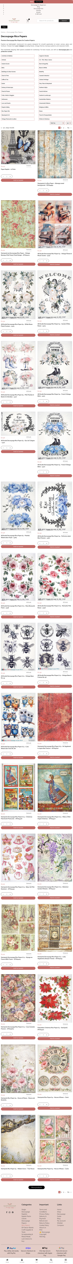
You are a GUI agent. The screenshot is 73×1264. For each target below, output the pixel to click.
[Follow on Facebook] (6, 1212)
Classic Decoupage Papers (26, 1221)
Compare (60, 1225)
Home (3, 32)
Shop (59, 1212)
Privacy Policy (44, 1214)
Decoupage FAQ (38, 8)
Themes (38, 10)
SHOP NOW (39, 1)
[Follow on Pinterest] (12, 1212)
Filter (4, 27)
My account (61, 1221)
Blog (38, 7)
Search (64, 21)
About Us (42, 1227)
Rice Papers (26, 1225)
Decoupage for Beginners (38, 5)
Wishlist (60, 1223)
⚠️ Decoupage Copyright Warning (44, 1234)
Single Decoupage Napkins (26, 1212)
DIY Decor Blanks (28, 1227)
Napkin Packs (26, 1216)
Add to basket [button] (18, 180)
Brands (38, 12)
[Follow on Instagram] (9, 1212)
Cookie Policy (44, 1225)
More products (36, 1187)
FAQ (40, 1230)
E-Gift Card (38, 14)
